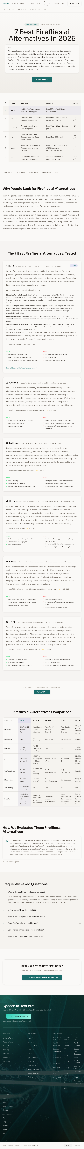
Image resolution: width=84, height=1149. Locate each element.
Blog (4, 1122)
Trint (12, 158)
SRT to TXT (66, 1081)
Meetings (6, 1050)
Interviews (31, 1038)
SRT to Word (66, 1087)
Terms (5, 1129)
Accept (68, 1145)
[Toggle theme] (63, 3)
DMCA (5, 1133)
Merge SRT (57, 1078)
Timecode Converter (77, 1082)
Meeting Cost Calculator (77, 1068)
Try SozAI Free (42, 79)
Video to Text (8, 1042)
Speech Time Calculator (77, 1051)
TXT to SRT (66, 1075)
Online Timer (76, 1076)
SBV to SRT (66, 1062)
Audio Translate (33, 1069)
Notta (13, 148)
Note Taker (7, 1046)
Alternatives (14, 9)
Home (4, 9)
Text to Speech (33, 1077)
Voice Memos (33, 1057)
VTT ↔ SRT (66, 1050)
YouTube (6, 1054)
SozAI (13, 110)
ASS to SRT (66, 1068)
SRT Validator (56, 1062)
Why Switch (8, 172)
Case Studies (8, 1106)
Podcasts (6, 1057)
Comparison (33, 172)
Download (74, 3)
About (5, 1098)
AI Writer (31, 1061)
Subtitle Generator (57, 1050)
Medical (31, 1050)
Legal (30, 1054)
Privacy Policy (36, 1145)
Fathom (14, 127)
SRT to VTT (66, 1056)
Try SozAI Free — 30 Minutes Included (42, 977)
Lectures (31, 1042)
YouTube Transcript (56, 1044)
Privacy (5, 1126)
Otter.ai (14, 119)
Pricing (56, 3)
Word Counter (77, 1044)
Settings (77, 1145)
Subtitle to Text (56, 1072)
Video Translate (33, 1073)
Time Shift (56, 1068)
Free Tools (46, 3)
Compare (6, 1110)
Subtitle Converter (67, 1044)
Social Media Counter (77, 1060)
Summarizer (32, 1065)
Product (22, 3)
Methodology (46, 172)
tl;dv (12, 137)
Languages (6, 1061)
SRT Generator (57, 1056)
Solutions (34, 3)
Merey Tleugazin (13, 862)
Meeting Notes (33, 1046)
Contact (6, 1118)
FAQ (56, 172)
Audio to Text (8, 1038)
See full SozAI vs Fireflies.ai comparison (20, 368)
